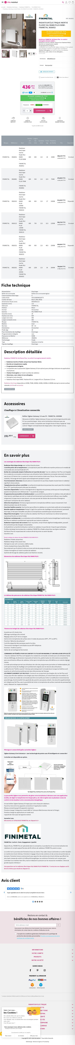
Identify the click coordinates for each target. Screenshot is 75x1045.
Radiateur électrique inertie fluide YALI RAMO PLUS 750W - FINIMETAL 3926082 (22, 179)
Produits (37, 957)
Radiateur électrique (10, 383)
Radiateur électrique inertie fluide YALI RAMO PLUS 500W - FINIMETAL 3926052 (22, 157)
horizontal (19, 385)
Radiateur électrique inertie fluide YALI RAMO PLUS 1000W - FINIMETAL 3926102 (22, 201)
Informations (37, 950)
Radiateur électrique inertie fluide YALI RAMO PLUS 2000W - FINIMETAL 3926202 (22, 267)
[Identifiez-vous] (66, 2)
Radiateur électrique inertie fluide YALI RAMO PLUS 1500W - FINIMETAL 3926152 (22, 245)
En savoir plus (9, 389)
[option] (6, 54)
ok (58, 925)
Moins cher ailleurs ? (64, 77)
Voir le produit (28, 429)
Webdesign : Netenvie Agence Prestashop (37, 1042)
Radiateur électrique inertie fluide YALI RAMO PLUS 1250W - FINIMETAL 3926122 (22, 223)
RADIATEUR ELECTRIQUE (37, 1004)
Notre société (37, 960)
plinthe (12, 385)
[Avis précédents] (4, 892)
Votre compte (37, 953)
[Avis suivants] (71, 892)
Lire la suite (42, 53)
